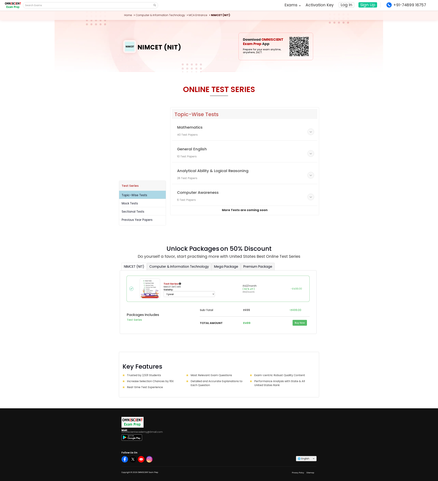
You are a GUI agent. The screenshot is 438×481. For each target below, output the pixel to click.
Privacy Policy (298, 472)
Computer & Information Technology (160, 15)
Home (128, 15)
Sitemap (310, 472)
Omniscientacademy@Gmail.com (142, 432)
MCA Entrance (198, 15)
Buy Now (300, 322)
